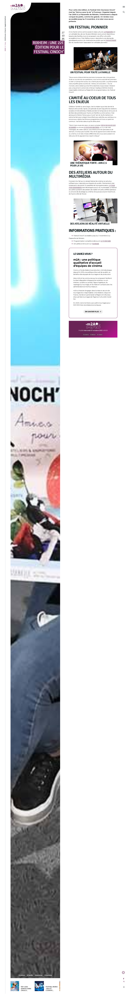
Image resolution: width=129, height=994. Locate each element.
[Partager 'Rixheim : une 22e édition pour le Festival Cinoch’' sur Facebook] (123, 979)
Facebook (95, 244)
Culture (22, 975)
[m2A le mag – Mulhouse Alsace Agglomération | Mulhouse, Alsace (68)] (24, 7)
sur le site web (106, 241)
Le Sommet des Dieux (91, 127)
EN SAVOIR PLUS (92, 312)
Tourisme (49, 975)
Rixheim (100, 334)
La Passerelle (108, 32)
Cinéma (87, 334)
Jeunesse (39, 975)
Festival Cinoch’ (110, 40)
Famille (30, 975)
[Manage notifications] (123, 972)
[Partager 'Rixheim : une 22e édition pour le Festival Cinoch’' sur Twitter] (124, 981)
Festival (93, 334)
